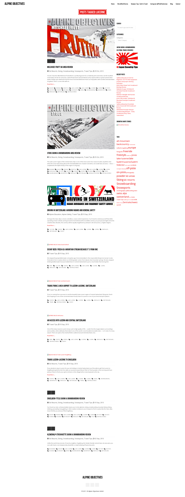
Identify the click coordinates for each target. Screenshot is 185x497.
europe (51, 88)
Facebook (92, 485)
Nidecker (121, 165)
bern (51, 339)
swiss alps (52, 91)
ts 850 (125, 199)
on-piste (51, 90)
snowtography (121, 191)
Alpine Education (55, 214)
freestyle (66, 88)
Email (88, 485)
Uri (130, 199)
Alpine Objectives (15, 4)
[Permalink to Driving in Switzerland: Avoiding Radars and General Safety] (81, 205)
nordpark (119, 168)
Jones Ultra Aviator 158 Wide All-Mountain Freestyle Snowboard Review (126, 100)
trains (51, 302)
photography (130, 172)
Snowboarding (68, 71)
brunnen (51, 169)
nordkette (133, 165)
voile (135, 199)
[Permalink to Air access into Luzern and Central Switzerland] (55, 315)
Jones (134, 155)
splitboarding (130, 191)
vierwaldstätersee (94, 173)
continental (132, 144)
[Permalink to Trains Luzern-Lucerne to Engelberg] (59, 355)
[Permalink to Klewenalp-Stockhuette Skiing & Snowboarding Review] (81, 430)
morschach (52, 171)
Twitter (97, 485)
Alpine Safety (66, 214)
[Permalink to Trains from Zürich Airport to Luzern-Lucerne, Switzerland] (58, 281)
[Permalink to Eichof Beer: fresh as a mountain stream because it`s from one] (58, 244)
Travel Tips (88, 71)
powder (59, 90)
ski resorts (74, 90)
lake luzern (84, 88)
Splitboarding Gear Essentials (125, 104)
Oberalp (124, 168)
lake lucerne (75, 88)
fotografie (120, 152)
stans (109, 90)
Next (53, 61)
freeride (58, 88)
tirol (130, 197)
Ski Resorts (53, 71)
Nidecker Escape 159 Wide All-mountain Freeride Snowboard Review (126, 91)
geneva (65, 339)
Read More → (51, 84)
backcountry (123, 144)
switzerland (61, 91)
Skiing (60, 71)
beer (51, 265)
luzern (100, 88)
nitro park (127, 165)
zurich (62, 231)
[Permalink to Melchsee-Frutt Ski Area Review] (81, 40)
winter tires (119, 202)
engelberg (125, 148)
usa (132, 199)
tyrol (128, 199)
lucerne (93, 88)
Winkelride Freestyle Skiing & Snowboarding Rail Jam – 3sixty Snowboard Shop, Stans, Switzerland (126, 112)
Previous (49, 61)
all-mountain (123, 140)
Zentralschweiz (72, 91)
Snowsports (79, 71)
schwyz (83, 171)
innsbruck (128, 155)
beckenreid (52, 449)
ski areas (66, 90)
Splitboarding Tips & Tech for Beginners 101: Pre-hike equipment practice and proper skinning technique (127, 80)
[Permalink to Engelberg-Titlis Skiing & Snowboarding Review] (81, 394)
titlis (92, 416)
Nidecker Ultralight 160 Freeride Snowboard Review (126, 95)
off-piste (107, 88)
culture (52, 229)
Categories (120, 38)
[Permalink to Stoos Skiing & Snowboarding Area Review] (81, 126)
